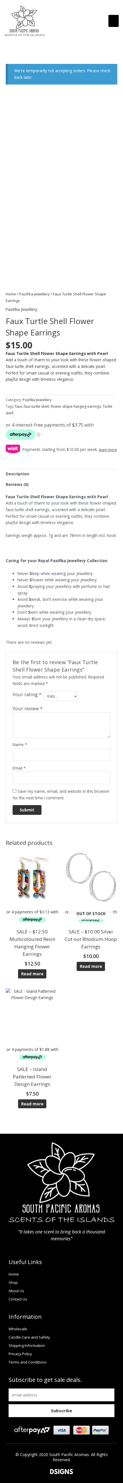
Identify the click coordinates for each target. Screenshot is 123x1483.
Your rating (27, 694)
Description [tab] (17, 473)
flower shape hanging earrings (76, 406)
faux (18, 406)
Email (19, 768)
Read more (32, 973)
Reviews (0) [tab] (17, 484)
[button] (113, 21)
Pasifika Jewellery (34, 294)
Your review (28, 708)
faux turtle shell (36, 406)
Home (11, 294)
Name (20, 744)
